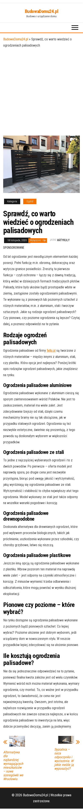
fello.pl (51, 351)
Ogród (29, 201)
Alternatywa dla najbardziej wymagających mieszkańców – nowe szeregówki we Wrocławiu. (13, 765)
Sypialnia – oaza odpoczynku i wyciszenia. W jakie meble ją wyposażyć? (64, 759)
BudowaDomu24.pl (41, 11)
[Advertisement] (41, 92)
